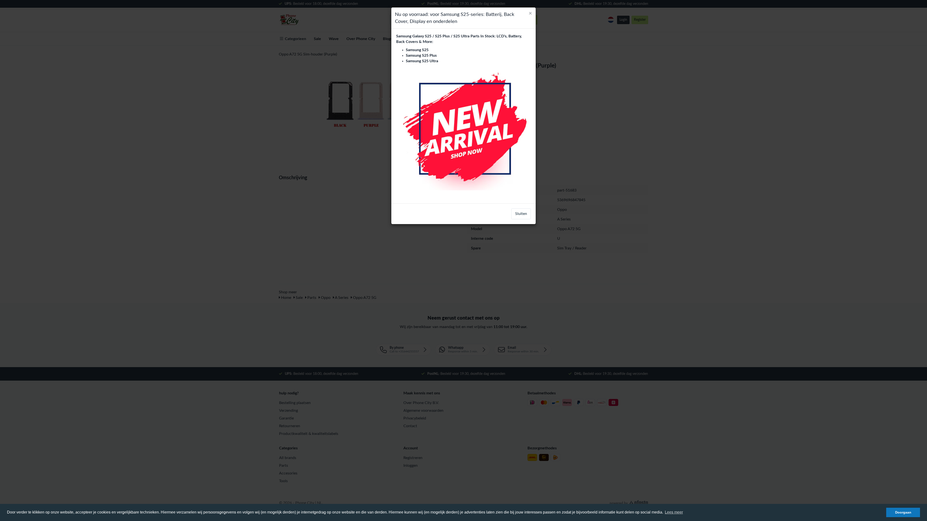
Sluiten (521, 214)
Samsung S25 (417, 50)
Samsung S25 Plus (421, 55)
